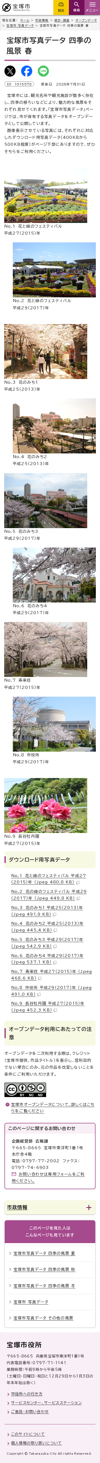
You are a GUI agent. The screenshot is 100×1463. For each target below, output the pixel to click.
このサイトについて (28, 1434)
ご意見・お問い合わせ (30, 1412)
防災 (61, 10)
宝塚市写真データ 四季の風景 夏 (44, 1253)
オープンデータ (86, 20)
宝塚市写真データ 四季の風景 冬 (44, 1286)
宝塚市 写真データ (20, 25)
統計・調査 (62, 20)
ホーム (24, 20)
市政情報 (42, 20)
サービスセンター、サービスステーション (46, 1403)
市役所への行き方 (27, 1394)
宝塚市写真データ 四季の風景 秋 (44, 1269)
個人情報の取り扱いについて (36, 1443)
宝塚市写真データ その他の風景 (43, 1318)
